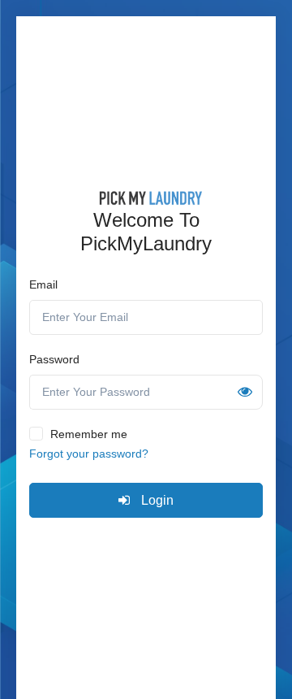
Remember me (88, 434)
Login (156, 500)
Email (43, 284)
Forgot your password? (88, 453)
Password (54, 359)
